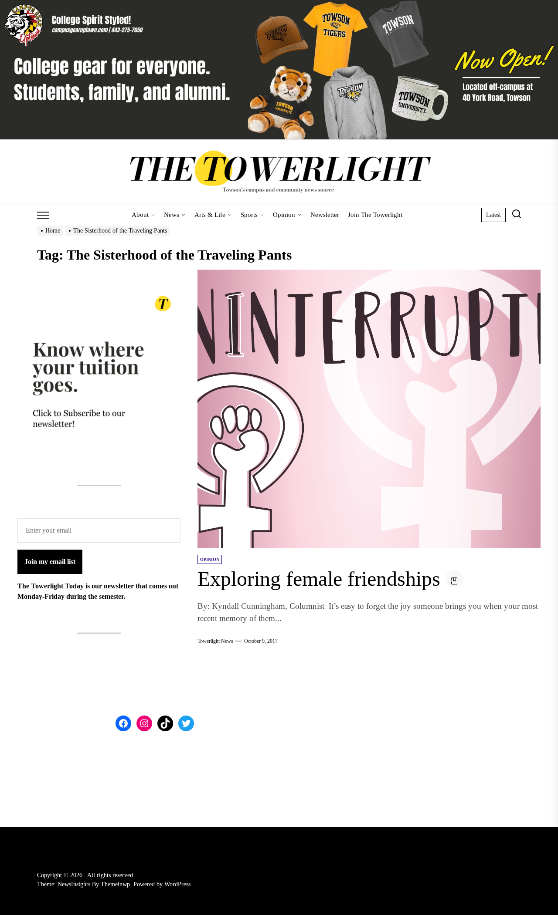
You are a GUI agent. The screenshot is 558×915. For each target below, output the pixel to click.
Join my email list (49, 561)
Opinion (284, 214)
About (140, 214)
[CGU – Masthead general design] (279, 5)
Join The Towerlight (375, 214)
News (171, 214)
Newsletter (324, 214)
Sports (249, 214)
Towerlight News (215, 641)
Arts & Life (209, 214)
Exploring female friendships (318, 578)
